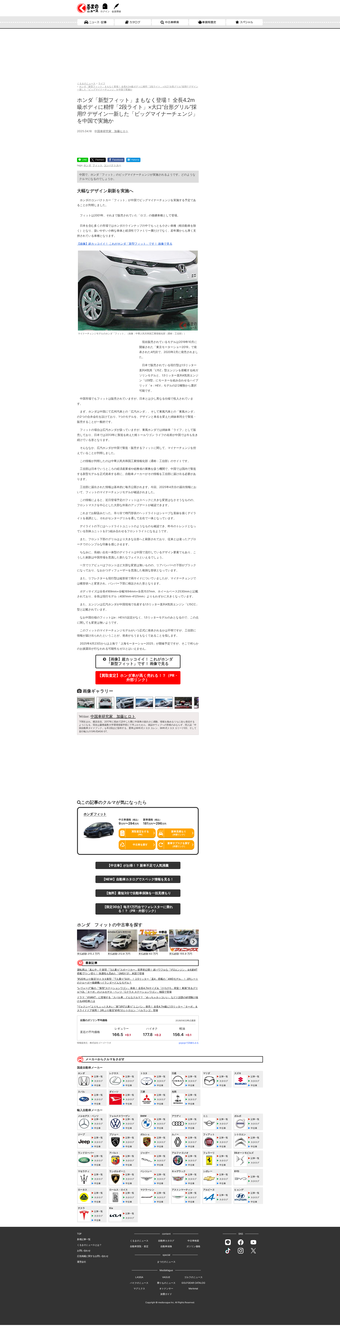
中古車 (97, 1085)
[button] (82, 941)
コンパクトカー (112, 165)
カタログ (134, 22)
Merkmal (193, 1288)
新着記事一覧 (83, 1239)
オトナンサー (166, 1288)
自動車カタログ (166, 1240)
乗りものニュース (166, 1282)
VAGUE (166, 1277)
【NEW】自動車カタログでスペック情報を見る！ (138, 879)
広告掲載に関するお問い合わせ (92, 1256)
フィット (97, 165)
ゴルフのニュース (193, 1277)
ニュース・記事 (98, 22)
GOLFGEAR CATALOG (193, 1282)
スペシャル (246, 22)
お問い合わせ (83, 1250)
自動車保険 (166, 1246)
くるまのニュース (139, 1240)
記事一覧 (98, 1076)
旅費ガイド (166, 1294)
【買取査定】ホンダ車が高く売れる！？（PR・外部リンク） (138, 677)
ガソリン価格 (193, 1246)
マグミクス (139, 1288)
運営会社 (81, 1261)
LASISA (139, 1277)
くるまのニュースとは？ (89, 1244)
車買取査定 (209, 22)
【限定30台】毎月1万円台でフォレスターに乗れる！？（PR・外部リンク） (138, 909)
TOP (79, 1233)
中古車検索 (172, 22)
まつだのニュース (166, 1261)
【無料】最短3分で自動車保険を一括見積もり (138, 893)
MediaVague (166, 1270)
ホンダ (87, 165)
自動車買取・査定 (139, 1246)
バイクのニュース (139, 1282)
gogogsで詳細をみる (189, 1042)
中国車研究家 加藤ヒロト (111, 131)
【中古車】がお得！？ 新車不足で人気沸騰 (138, 865)
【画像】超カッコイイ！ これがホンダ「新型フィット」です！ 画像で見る (124, 243)
